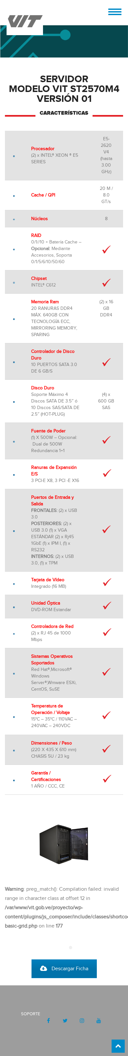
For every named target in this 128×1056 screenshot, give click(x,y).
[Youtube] (98, 1020)
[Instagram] (82, 1020)
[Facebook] (48, 1020)
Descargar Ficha (70, 969)
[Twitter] (65, 1020)
